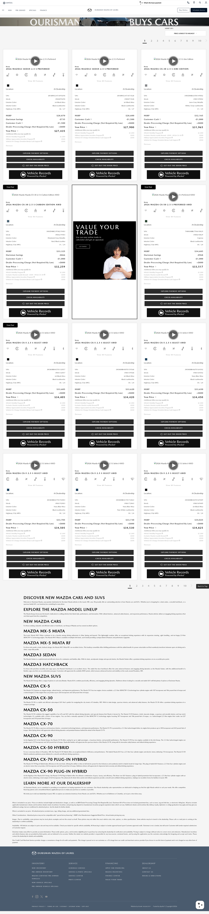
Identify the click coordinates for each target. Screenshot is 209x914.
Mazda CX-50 (38, 709)
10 (199, 40)
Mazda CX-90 (38, 735)
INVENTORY (38, 863)
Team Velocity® (144, 906)
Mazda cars (75, 626)
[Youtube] (46, 897)
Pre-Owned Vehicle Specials (45, 886)
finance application (53, 789)
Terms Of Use (52, 906)
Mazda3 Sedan (40, 654)
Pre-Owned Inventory (42, 872)
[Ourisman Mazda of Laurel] (90, 10)
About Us (146, 868)
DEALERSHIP (149, 863)
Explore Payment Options (35, 153)
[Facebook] (32, 897)
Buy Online (183, 10)
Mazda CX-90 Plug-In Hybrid (55, 771)
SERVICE (73, 863)
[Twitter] (42, 897)
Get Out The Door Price (37, 165)
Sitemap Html (74, 906)
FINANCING (111, 863)
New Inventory (39, 868)
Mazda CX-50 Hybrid (46, 747)
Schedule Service (199, 10)
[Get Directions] (195, 2)
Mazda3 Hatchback (46, 664)
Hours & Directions (151, 876)
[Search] (201, 2)
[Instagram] (36, 897)
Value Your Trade (113, 879)
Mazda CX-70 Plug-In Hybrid (55, 759)
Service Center (76, 876)
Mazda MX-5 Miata (44, 631)
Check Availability (35, 159)
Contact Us (147, 872)
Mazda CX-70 (38, 723)
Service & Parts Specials (80, 872)
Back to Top (202, 586)
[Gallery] (104, 21)
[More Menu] (3, 10)
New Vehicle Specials (42, 882)
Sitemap (63, 906)
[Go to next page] (206, 41)
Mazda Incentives (114, 872)
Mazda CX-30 (38, 697)
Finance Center (112, 876)
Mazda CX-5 (37, 686)
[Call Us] (189, 2)
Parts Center (75, 879)
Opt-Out (85, 906)
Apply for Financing (114, 868)
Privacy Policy (38, 906)
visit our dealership (40, 794)
